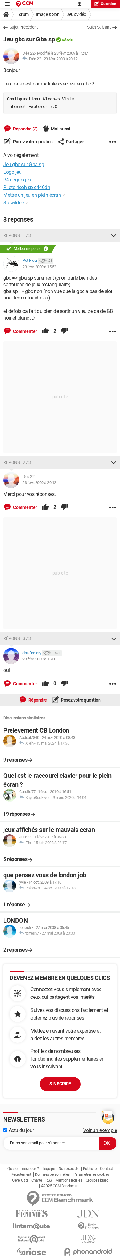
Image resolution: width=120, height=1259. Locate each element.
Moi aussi (60, 128)
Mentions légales (68, 1180)
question (108, 4)
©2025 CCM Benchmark (60, 1186)
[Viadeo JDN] (88, 1239)
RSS (48, 1180)
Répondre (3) (25, 128)
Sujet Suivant (99, 27)
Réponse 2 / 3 (17, 462)
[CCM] (24, 4)
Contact (106, 1169)
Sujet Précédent (23, 27)
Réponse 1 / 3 (17, 235)
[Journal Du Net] (88, 1214)
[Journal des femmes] (31, 1214)
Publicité (90, 1169)
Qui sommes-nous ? (23, 1169)
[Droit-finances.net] (88, 1226)
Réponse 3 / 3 (17, 638)
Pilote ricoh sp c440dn (26, 187)
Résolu (67, 40)
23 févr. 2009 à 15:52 (39, 266)
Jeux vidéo (76, 14)
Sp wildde (13, 203)
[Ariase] (31, 1251)
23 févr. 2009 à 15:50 (39, 659)
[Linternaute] (31, 1226)
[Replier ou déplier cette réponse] (113, 235)
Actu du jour (20, 1130)
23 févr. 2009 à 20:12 (61, 58)
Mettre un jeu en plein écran (32, 195)
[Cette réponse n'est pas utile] (64, 331)
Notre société (69, 1169)
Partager (75, 141)
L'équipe (49, 1169)
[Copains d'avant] (31, 1239)
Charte (36, 1180)
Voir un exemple (100, 1130)
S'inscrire (60, 1083)
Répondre (37, 700)
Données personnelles (52, 1174)
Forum (22, 14)
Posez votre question (32, 141)
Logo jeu (12, 172)
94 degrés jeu (17, 180)
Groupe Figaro (97, 1180)
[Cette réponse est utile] (45, 331)
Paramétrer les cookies (91, 1174)
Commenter (24, 331)
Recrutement (21, 1174)
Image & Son (48, 14)
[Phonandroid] (88, 1252)
